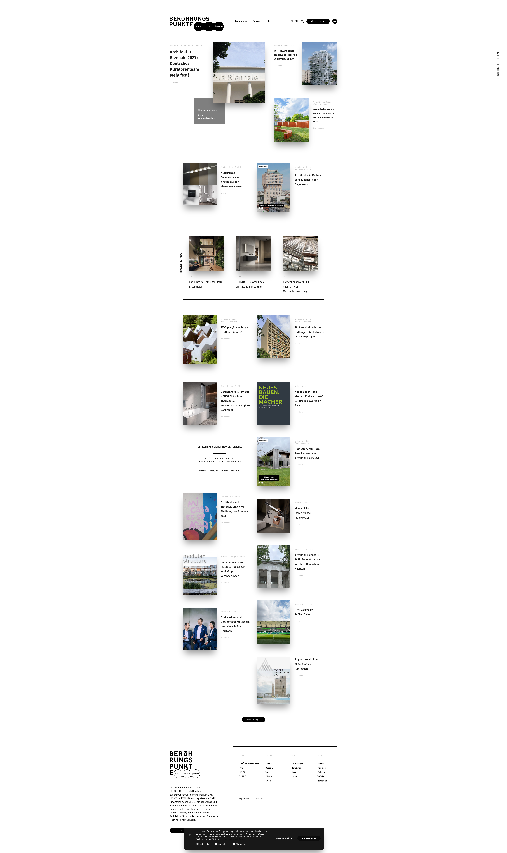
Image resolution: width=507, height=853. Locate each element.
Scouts (267, 772)
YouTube (319, 776)
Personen (224, 612)
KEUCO (238, 167)
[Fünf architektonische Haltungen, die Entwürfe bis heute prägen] (273, 336)
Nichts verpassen (318, 21)
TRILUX (285, 276)
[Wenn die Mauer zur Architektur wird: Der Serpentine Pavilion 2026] (291, 120)
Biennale (267, 763)
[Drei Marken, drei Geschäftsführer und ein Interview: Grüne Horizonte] (200, 629)
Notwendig (204, 843)
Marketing (240, 843)
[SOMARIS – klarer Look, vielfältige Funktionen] (253, 253)
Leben (269, 20)
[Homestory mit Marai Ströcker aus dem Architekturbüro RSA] (273, 461)
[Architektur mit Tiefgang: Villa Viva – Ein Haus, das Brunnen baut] (200, 516)
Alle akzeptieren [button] (309, 838)
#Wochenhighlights (195, 45)
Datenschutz (257, 798)
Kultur (292, 45)
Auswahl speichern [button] (285, 838)
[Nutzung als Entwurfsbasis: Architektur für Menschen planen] (200, 184)
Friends (267, 776)
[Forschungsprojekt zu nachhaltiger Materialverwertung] (300, 253)
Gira (231, 167)
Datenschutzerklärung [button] (234, 839)
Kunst (305, 549)
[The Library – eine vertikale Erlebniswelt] (206, 253)
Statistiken (222, 843)
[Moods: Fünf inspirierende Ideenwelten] (273, 516)
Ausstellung (327, 102)
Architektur (241, 20)
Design (256, 20)
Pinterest (225, 470)
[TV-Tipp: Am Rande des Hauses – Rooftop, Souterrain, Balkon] (319, 63)
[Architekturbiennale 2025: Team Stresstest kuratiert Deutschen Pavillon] (273, 566)
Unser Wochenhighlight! (207, 116)
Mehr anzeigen (253, 719)
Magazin (267, 768)
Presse (293, 776)
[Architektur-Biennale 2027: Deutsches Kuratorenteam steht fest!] (239, 72)
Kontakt (293, 772)
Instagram (214, 470)
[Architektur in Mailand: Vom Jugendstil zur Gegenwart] (273, 187)
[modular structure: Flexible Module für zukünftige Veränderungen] (200, 574)
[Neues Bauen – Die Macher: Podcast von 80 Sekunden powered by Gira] (273, 403)
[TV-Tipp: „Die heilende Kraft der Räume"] (200, 339)
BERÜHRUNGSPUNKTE (241, 763)
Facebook (203, 470)
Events (267, 780)
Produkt (224, 167)
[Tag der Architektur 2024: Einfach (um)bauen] (273, 680)
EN (296, 20)
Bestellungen (293, 763)
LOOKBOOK (236, 497)
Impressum (244, 798)
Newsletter (235, 470)
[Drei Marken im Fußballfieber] (273, 622)
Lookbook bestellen (498, 66)
